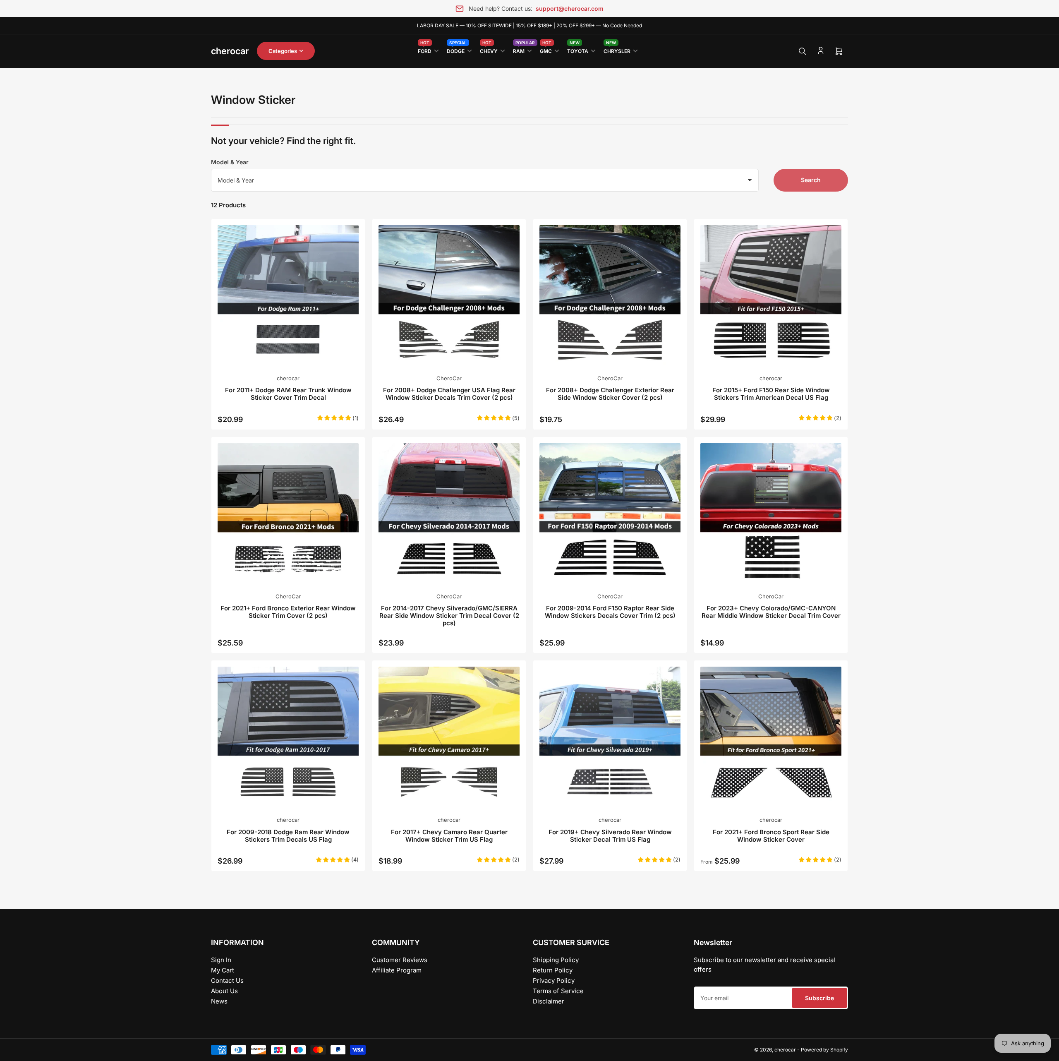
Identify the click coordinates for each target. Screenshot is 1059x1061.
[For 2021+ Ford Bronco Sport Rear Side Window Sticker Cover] (770, 737)
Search (811, 179)
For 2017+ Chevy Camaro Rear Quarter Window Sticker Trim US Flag (449, 835)
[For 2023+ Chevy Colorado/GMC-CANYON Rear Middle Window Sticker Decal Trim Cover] (770, 513)
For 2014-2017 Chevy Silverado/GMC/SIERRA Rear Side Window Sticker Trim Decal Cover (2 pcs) (449, 615)
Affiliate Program (397, 970)
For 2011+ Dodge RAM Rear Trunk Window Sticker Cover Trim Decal (288, 393)
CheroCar (449, 378)
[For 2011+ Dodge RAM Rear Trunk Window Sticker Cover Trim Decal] (288, 295)
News (219, 1001)
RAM (522, 49)
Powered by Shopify (824, 1050)
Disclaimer (548, 1001)
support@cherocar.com (570, 8)
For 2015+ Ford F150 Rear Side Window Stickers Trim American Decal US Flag (771, 393)
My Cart (222, 970)
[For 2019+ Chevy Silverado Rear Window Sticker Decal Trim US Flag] (609, 737)
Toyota (577, 49)
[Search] (802, 51)
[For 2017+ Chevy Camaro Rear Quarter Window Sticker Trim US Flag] (449, 737)
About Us (224, 991)
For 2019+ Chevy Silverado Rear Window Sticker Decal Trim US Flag (610, 835)
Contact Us (227, 980)
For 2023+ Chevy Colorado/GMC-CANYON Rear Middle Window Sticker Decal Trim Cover (771, 611)
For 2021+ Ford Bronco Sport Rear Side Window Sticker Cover (771, 835)
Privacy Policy (554, 980)
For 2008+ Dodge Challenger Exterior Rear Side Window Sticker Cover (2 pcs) (610, 393)
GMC (546, 49)
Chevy (489, 49)
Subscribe (819, 997)
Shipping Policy (556, 960)
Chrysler (617, 49)
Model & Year (230, 162)
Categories (282, 51)
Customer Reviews (399, 960)
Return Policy (553, 970)
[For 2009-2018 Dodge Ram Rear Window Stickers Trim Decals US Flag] (288, 737)
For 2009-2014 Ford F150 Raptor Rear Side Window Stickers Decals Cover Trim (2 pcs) (610, 611)
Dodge (457, 49)
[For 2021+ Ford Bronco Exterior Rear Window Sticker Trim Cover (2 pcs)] (288, 513)
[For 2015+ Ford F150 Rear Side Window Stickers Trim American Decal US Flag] (770, 295)
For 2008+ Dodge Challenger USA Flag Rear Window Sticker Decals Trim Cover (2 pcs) (449, 393)
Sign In (221, 960)
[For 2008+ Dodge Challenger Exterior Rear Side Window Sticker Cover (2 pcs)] (609, 295)
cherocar (288, 378)
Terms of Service (558, 991)
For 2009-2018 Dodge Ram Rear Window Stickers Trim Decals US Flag (288, 835)
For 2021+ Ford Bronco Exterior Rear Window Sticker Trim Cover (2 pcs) (288, 611)
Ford (424, 49)
